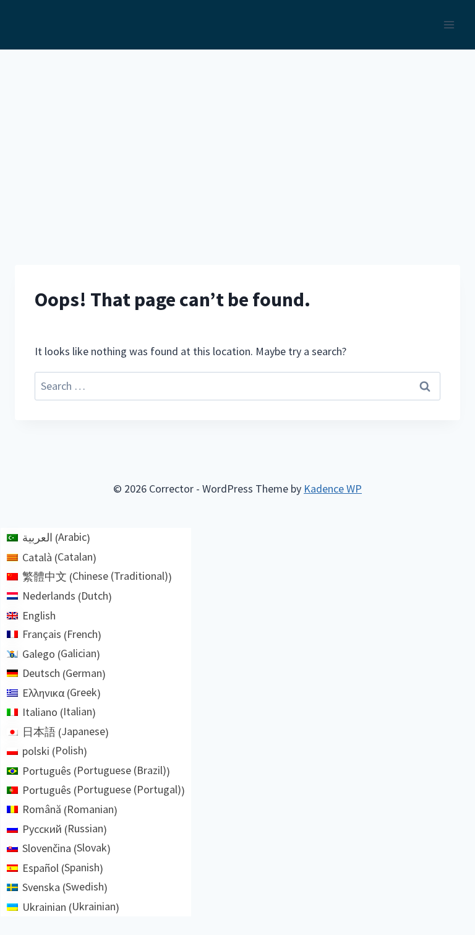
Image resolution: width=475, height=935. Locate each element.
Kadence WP (333, 488)
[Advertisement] (237, 142)
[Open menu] (448, 24)
